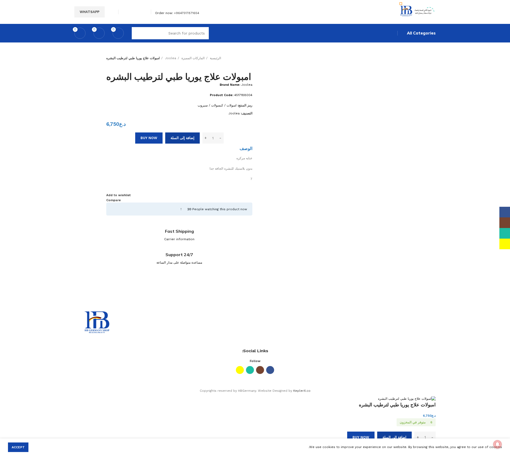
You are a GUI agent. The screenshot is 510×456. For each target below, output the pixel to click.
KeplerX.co (302, 391)
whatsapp (89, 12)
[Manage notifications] (497, 444)
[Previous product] (119, 63)
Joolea (170, 58)
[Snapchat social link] (125, 11)
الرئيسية (215, 58)
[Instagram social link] (138, 11)
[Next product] (109, 63)
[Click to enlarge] (393, 66)
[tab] (246, 148)
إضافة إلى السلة (182, 138)
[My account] (112, 12)
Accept (18, 447)
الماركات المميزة (192, 58)
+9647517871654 (186, 13)
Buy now (149, 138)
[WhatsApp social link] (132, 11)
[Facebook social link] (144, 11)
